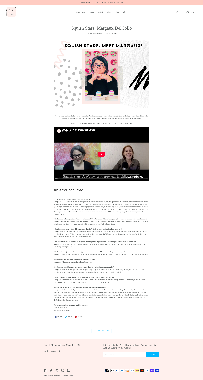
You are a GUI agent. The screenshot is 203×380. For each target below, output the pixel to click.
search (46, 351)
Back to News (103, 331)
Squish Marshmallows (55, 375)
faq (60, 351)
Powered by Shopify (67, 375)
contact (53, 351)
